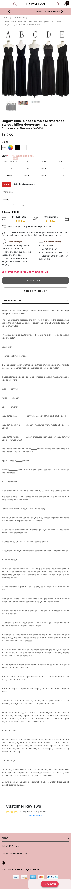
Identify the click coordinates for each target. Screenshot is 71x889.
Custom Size (10, 161)
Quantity (6, 199)
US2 (44, 161)
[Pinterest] (3, 863)
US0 (27, 161)
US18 (44, 175)
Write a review (35, 815)
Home (6, 17)
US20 (61, 175)
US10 (44, 168)
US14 (9, 175)
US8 (27, 168)
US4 (61, 161)
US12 (61, 168)
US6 (10, 168)
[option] (35, 63)
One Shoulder (19, 17)
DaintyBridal (35, 4)
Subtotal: (6, 212)
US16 (27, 175)
